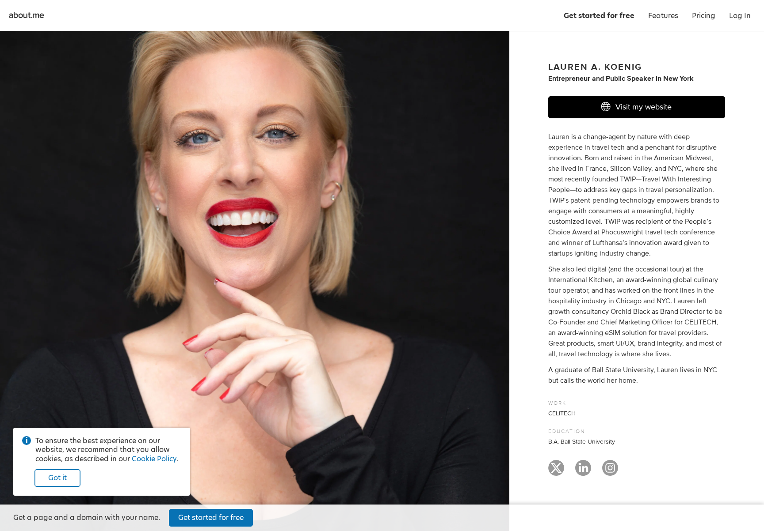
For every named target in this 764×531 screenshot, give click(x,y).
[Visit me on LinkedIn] (583, 471)
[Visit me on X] (556, 471)
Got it (57, 478)
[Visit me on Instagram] (610, 471)
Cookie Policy (154, 459)
